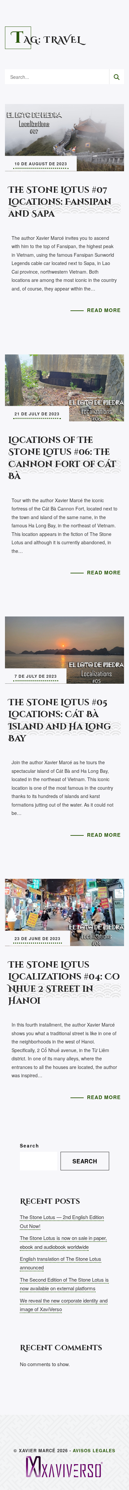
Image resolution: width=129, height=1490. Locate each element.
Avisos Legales (94, 1450)
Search (29, 1145)
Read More (104, 310)
